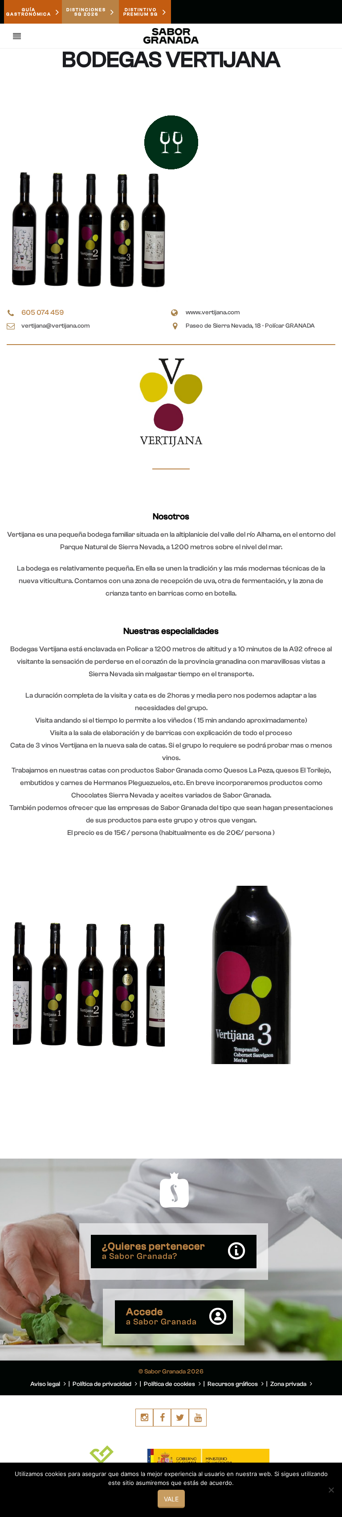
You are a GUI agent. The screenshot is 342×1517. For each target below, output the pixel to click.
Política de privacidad (103, 1384)
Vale (171, 1499)
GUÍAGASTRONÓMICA (28, 12)
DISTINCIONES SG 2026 (86, 12)
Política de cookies (170, 1384)
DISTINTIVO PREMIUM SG (140, 12)
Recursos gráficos (233, 1384)
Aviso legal (45, 1384)
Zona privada (289, 1384)
